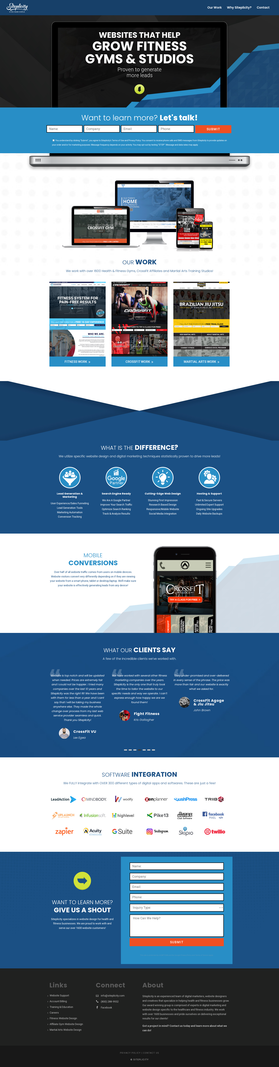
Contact (263, 7)
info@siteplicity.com (113, 995)
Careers (54, 1012)
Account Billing (58, 1001)
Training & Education (61, 1006)
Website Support (59, 995)
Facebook (106, 1007)
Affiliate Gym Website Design (66, 1024)
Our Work (214, 7)
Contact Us (151, 1053)
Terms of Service (164, 149)
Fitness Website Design (63, 1018)
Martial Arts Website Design (66, 1029)
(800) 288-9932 (110, 1001)
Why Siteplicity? (239, 7)
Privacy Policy (149, 149)
